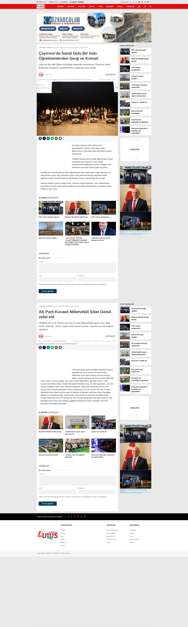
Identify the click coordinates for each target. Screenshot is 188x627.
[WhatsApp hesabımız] (150, 2)
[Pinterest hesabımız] (142, 2)
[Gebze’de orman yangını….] (51, 229)
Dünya (91, 6)
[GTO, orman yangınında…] (103, 208)
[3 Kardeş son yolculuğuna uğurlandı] (125, 124)
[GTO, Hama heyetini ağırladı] (51, 208)
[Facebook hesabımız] (130, 2)
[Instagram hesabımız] (136, 2)
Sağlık (119, 6)
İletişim (131, 542)
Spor (100, 6)
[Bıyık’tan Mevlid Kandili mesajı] (77, 208)
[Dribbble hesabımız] (81, 517)
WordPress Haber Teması (61, 553)
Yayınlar (108, 542)
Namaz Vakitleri (111, 533)
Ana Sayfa (132, 530)
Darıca (89, 341)
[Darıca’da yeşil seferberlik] (125, 115)
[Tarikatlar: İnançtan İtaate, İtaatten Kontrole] (103, 229)
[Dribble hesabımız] (145, 2)
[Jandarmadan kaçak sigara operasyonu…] (125, 97)
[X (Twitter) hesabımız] (133, 2)
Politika (81, 6)
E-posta (81, 275)
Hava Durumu (110, 536)
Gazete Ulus (48, 74)
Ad (40, 275)
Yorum (41, 262)
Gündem (60, 6)
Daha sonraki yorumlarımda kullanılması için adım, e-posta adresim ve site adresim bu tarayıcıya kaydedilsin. (73, 284)
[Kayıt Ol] (139, 6)
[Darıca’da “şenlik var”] (125, 106)
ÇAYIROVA (101, 79)
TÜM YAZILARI (110, 74)
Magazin (109, 6)
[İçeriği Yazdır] (60, 138)
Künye (131, 536)
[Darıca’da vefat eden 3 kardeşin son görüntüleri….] (125, 132)
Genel (114, 79)
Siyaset (108, 341)
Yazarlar (131, 533)
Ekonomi (71, 6)
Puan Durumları (111, 539)
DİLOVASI (95, 341)
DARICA (83, 341)
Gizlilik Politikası (134, 539)
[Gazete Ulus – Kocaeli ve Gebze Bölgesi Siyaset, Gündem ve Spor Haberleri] (41, 8)
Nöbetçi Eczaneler (112, 530)
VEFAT (114, 341)
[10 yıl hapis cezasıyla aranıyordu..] (125, 89)
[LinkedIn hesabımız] (148, 2)
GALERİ (42, 2)
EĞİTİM (108, 79)
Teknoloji (130, 6)
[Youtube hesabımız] (139, 2)
